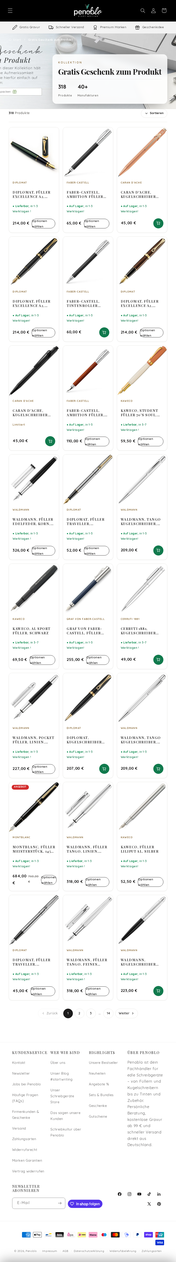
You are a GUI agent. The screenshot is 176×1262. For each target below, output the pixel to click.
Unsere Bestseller (103, 1063)
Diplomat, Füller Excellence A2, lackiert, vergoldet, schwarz (31, 303)
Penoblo (31, 1251)
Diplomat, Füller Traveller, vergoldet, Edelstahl (85, 521)
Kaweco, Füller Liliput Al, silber (140, 849)
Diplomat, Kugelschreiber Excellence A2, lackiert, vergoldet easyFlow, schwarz (88, 740)
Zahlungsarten (24, 1139)
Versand (19, 1129)
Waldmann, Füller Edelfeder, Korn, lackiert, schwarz (33, 521)
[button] (10, 10)
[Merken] (52, 133)
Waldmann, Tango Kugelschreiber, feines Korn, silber (141, 740)
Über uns (57, 1063)
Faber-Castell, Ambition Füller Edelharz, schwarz (88, 194)
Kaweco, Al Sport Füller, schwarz (31, 631)
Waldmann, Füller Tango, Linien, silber (87, 849)
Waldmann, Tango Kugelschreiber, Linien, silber (141, 521)
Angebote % (99, 1084)
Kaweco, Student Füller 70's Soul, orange (139, 412)
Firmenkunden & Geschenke (25, 1115)
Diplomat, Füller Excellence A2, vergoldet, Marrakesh (140, 303)
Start (17, 39)
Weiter (124, 1013)
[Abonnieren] (60, 1203)
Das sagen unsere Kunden (65, 1116)
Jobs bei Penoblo (26, 1084)
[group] (88, 27)
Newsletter (21, 1074)
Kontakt (18, 1063)
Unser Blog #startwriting (61, 1076)
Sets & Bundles (101, 1095)
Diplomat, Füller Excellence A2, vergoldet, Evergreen (31, 194)
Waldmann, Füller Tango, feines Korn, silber (87, 962)
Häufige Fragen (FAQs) (25, 1098)
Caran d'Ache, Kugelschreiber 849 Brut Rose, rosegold (138, 194)
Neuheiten (97, 1074)
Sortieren (157, 113)
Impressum (49, 1251)
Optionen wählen (39, 223)
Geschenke (98, 1106)
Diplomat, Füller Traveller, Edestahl (31, 962)
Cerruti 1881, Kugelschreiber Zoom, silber (138, 631)
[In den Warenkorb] (158, 223)
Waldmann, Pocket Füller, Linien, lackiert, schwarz (33, 740)
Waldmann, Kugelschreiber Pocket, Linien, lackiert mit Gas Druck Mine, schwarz (139, 962)
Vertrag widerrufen (28, 1171)
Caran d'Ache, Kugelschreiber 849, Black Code (30, 412)
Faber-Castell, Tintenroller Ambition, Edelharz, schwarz (88, 303)
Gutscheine (98, 1117)
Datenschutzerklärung (89, 1251)
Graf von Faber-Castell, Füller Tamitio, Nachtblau (84, 631)
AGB (65, 1251)
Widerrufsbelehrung (123, 1251)
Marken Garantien (27, 1161)
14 (108, 1013)
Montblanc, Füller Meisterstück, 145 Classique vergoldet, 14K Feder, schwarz (34, 849)
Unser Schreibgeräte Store (62, 1096)
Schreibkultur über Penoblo (65, 1132)
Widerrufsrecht (24, 1150)
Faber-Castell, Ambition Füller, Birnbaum (85, 412)
